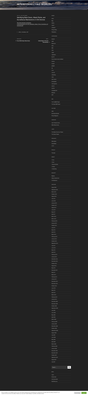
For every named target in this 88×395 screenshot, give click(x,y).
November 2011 (55, 270)
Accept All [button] (84, 393)
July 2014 (53, 227)
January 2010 (54, 299)
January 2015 (54, 223)
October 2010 (54, 285)
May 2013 (53, 250)
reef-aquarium (54, 83)
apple (20, 32)
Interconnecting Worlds (34, 4)
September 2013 (55, 243)
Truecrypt (53, 152)
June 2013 (54, 247)
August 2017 (54, 207)
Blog (52, 20)
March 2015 (54, 218)
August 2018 (54, 196)
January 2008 (54, 348)
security (53, 88)
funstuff (53, 63)
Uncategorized (54, 90)
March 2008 (54, 344)
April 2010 (53, 292)
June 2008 (54, 337)
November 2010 (55, 283)
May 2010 (53, 290)
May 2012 (53, 267)
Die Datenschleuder (55, 113)
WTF (27, 32)
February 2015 (54, 220)
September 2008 (55, 330)
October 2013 (54, 241)
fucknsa (24, 32)
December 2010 (55, 281)
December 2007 (55, 350)
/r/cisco (53, 162)
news (53, 77)
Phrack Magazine (55, 115)
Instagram (53, 27)
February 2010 (54, 297)
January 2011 (54, 279)
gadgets (53, 65)
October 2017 (54, 205)
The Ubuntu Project (55, 134)
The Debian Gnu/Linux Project (57, 132)
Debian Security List (55, 178)
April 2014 (53, 232)
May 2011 (53, 272)
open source (54, 79)
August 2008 (54, 332)
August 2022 (54, 187)
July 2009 (53, 310)
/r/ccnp (53, 159)
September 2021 (55, 189)
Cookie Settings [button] (77, 393)
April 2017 (53, 214)
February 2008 (54, 346)
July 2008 (53, 335)
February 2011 (54, 276)
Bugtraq (53, 175)
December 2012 (55, 259)
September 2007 (55, 357)
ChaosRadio (54, 143)
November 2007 (55, 352)
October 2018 (54, 194)
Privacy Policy (54, 29)
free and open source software (57, 59)
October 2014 (54, 225)
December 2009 (55, 301)
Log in (53, 374)
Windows (53, 92)
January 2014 (54, 238)
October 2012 (54, 263)
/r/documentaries (55, 164)
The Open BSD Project (56, 104)
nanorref (53, 72)
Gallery (53, 23)
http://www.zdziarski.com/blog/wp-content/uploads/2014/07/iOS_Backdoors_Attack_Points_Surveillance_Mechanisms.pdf (32, 24)
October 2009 (54, 305)
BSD (52, 48)
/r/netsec (53, 166)
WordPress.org (54, 381)
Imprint (53, 25)
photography (54, 81)
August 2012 (54, 265)
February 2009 (54, 321)
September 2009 (55, 308)
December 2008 (55, 326)
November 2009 (55, 303)
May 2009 (53, 314)
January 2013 (54, 256)
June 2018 (54, 200)
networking (54, 74)
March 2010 (54, 294)
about (53, 18)
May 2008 (53, 339)
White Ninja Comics (55, 125)
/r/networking (54, 168)
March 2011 (54, 274)
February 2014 (54, 236)
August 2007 (54, 359)
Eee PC (53, 56)
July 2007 (53, 361)
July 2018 (53, 198)
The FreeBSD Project (56, 102)
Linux (53, 70)
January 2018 (54, 203)
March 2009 (54, 319)
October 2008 (54, 328)
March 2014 (54, 234)
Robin (25, 15)
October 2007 (54, 355)
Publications (54, 32)
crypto (53, 52)
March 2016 (54, 216)
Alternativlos (54, 141)
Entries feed (54, 376)
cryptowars (54, 54)
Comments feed (55, 379)
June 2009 (54, 312)
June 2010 (54, 288)
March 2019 (54, 191)
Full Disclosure (54, 180)
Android (53, 39)
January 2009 (54, 323)
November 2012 (55, 261)
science (53, 86)
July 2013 (53, 245)
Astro (53, 45)
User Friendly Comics (56, 122)
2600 (53, 111)
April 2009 (53, 317)
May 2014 (53, 229)
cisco (53, 50)
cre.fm (53, 145)
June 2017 (54, 209)
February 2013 (54, 254)
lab (52, 68)
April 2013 (53, 252)
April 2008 (53, 341)
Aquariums (54, 43)
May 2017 (53, 212)
